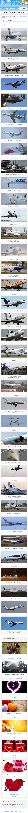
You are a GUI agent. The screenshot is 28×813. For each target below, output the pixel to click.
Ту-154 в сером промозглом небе (14, 326)
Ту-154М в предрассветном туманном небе (14, 258)
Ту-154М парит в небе (14, 206)
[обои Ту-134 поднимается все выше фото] (14, 116)
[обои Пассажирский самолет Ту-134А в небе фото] (14, 403)
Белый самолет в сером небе (14, 140)
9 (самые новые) (11, 27)
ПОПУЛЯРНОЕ (21, 12)
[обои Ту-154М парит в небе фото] (14, 199)
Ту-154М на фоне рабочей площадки (14, 514)
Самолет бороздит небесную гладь (13, 92)
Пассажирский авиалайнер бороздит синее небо (13, 632)
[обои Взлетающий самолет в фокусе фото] (14, 541)
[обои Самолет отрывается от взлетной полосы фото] (14, 351)
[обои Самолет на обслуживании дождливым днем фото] (14, 386)
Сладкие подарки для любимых (14, 774)
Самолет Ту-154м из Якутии (13, 310)
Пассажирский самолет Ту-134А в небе (14, 412)
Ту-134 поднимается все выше (13, 124)
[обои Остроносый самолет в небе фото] (14, 607)
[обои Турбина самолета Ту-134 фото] (14, 438)
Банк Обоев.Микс (19, 804)
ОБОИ (5, 12)
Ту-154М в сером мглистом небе (14, 75)
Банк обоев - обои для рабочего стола (12, 811)
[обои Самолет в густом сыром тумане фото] (14, 34)
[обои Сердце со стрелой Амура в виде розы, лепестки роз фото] (14, 785)
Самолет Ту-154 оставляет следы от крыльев (14, 479)
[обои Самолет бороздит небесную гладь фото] (14, 84)
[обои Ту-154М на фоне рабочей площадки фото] (14, 506)
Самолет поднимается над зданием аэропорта (13, 377)
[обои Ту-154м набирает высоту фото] (14, 591)
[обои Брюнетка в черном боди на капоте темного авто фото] (14, 667)
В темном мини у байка (14, 655)
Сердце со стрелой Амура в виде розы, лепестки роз (14, 793)
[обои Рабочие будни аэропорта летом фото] (14, 166)
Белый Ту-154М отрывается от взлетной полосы (14, 241)
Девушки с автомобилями (14, 678)
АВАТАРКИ (12, 12)
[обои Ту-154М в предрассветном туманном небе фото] (14, 250)
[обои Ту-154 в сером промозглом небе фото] (14, 319)
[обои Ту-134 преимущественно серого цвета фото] (14, 421)
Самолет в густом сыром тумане (13, 42)
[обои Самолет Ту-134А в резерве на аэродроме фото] (14, 557)
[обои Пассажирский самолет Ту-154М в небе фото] (14, 50)
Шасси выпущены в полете (13, 108)
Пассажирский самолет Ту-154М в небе (13, 59)
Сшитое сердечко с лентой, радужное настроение (14, 734)
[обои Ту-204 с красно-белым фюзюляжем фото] (14, 149)
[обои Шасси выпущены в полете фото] (14, 100)
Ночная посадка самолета (13, 582)
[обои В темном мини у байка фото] (14, 648)
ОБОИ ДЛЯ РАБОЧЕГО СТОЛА (14, 16)
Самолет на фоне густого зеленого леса (14, 224)
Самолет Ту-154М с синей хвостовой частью (14, 276)
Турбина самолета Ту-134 (14, 446)
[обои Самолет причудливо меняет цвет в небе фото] (14, 285)
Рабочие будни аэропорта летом (14, 174)
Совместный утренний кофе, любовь (14, 754)
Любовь (14, 697)
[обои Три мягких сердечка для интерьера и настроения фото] (14, 706)
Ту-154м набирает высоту (14, 598)
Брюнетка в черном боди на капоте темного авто (14, 675)
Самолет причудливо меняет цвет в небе (13, 293)
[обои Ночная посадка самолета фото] (14, 574)
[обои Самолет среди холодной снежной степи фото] (14, 523)
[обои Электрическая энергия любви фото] (14, 687)
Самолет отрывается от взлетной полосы (13, 360)
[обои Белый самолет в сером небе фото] (14, 133)
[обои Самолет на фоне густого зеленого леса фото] (14, 215)
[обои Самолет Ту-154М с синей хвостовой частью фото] (14, 267)
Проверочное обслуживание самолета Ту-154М (14, 497)
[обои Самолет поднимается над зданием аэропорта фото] (14, 369)
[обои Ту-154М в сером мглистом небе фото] (14, 68)
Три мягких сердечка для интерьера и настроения (14, 714)
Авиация (24, 16)
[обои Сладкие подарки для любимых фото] (14, 766)
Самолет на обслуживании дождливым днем (13, 394)
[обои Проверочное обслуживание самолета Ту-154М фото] (14, 488)
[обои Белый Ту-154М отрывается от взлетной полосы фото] (14, 233)
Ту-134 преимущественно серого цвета (14, 429)
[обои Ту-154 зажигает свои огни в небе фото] (14, 335)
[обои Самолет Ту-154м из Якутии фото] (14, 302)
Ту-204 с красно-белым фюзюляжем (14, 157)
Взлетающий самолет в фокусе (14, 548)
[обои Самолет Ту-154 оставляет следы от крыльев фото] (14, 471)
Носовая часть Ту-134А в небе (14, 190)
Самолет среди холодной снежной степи (13, 532)
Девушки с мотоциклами (14, 658)
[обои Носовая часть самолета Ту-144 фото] (14, 455)
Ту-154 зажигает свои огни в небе (14, 342)
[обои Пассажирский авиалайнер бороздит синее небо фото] (14, 623)
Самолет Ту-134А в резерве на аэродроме (14, 565)
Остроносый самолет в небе (14, 614)
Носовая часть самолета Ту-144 (13, 462)
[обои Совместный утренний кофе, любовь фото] (14, 746)
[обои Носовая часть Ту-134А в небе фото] (14, 183)
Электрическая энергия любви (14, 694)
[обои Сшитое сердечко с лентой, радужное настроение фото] (14, 726)
